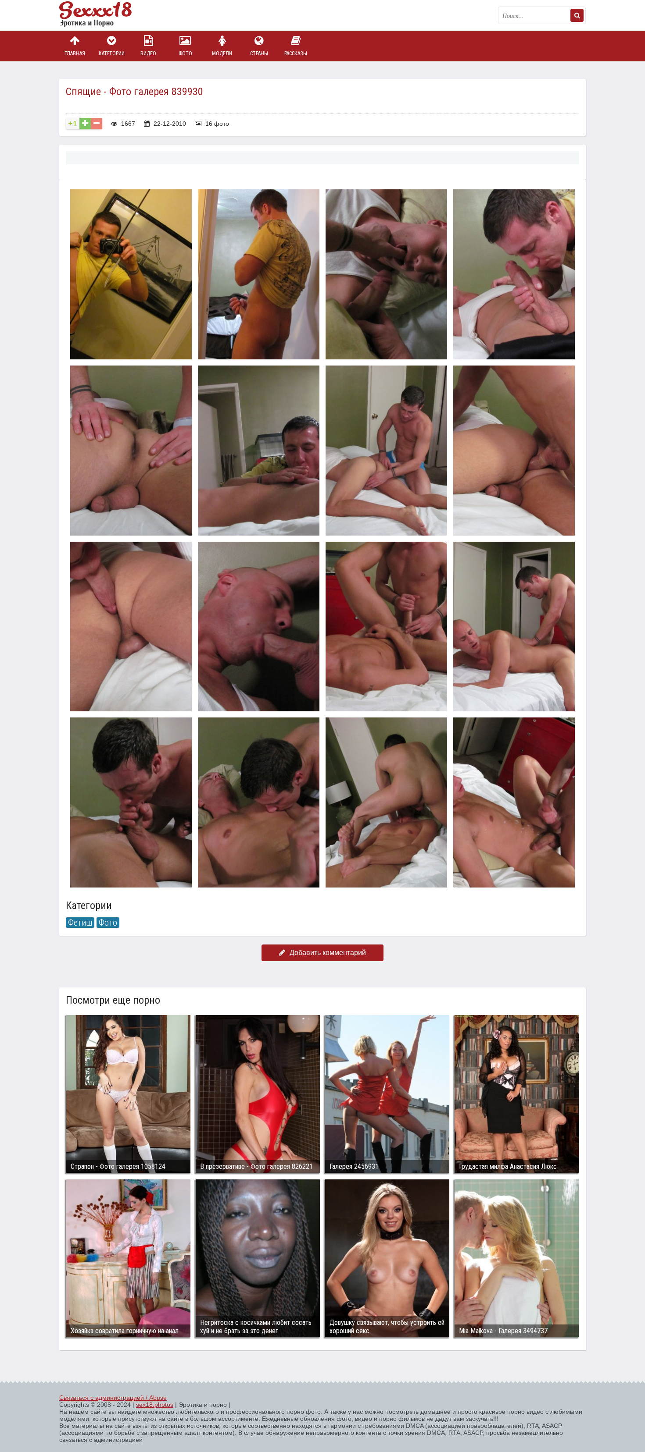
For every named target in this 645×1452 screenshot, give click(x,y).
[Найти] (577, 15)
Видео (148, 53)
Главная (74, 53)
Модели (222, 53)
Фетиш (80, 922)
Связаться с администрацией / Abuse (113, 1397)
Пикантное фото (103, 15)
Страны (259, 53)
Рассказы (295, 53)
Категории (112, 53)
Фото (185, 53)
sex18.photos (154, 1404)
